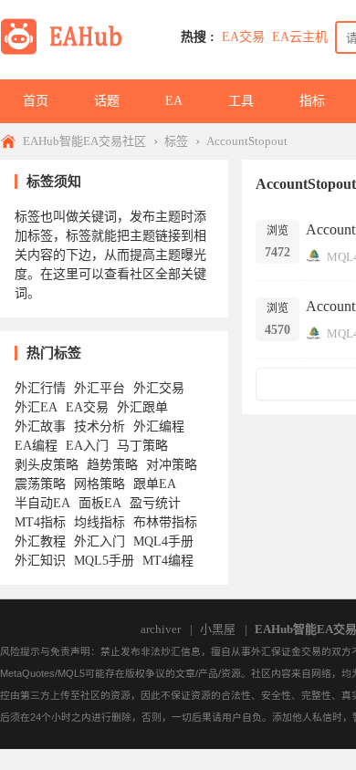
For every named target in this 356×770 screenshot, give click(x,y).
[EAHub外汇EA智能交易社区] (67, 51)
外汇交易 (158, 388)
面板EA (100, 503)
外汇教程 (40, 541)
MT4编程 (168, 560)
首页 (35, 101)
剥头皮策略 (47, 465)
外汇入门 (99, 541)
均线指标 (99, 522)
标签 (176, 141)
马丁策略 (142, 446)
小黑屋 (218, 629)
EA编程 (36, 446)
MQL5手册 (104, 560)
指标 (312, 101)
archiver (161, 629)
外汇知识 (40, 560)
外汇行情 (40, 388)
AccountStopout (247, 141)
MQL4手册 (163, 541)
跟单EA (154, 484)
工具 (241, 101)
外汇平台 (99, 388)
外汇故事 (40, 426)
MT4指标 (40, 522)
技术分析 (99, 426)
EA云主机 (300, 37)
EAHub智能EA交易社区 (84, 141)
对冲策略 (171, 465)
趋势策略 (112, 465)
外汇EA (36, 407)
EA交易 (243, 37)
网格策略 (99, 484)
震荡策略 (40, 484)
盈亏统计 (155, 503)
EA (174, 101)
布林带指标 (165, 522)
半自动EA (42, 503)
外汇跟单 (142, 407)
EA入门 (87, 446)
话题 (107, 101)
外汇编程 (158, 426)
